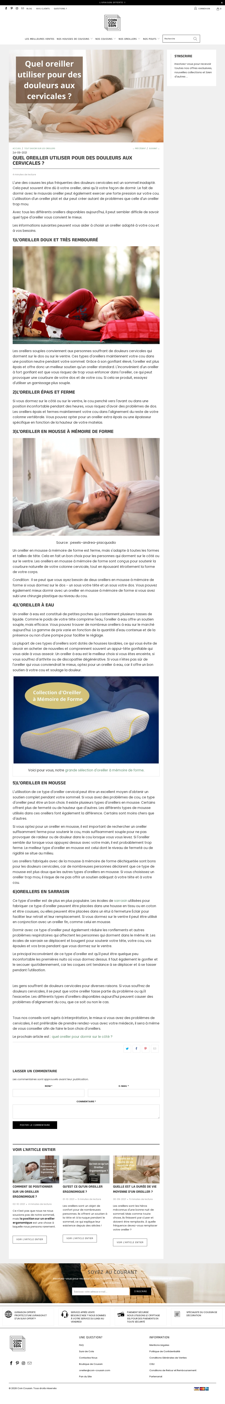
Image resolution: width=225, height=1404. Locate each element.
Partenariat (155, 1376)
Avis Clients (43, 8)
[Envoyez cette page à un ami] (155, 1049)
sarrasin (120, 900)
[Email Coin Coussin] (22, 8)
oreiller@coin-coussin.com (94, 1370)
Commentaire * (86, 1101)
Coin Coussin (24, 1388)
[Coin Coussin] (112, 23)
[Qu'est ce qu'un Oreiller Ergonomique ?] (86, 1169)
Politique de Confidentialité (164, 1351)
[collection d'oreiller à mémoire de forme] (86, 762)
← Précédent (139, 148)
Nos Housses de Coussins (73, 39)
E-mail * (124, 1086)
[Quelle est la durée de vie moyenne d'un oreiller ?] (136, 1169)
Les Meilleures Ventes (39, 39)
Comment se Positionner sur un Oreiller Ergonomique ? (33, 1191)
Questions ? (60, 8)
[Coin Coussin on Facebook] (5, 8)
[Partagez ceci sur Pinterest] (145, 1049)
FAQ (81, 1345)
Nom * (48, 1086)
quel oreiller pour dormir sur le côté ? (82, 1036)
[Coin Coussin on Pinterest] (11, 8)
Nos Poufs (149, 39)
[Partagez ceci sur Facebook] (136, 1049)
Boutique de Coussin (91, 1364)
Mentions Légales (159, 1345)
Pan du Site (85, 1376)
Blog (29, 8)
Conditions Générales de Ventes (168, 1357)
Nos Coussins (103, 39)
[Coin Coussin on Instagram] (16, 8)
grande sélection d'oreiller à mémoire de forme (104, 770)
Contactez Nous (88, 1357)
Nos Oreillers (128, 39)
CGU (152, 1364)
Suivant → (154, 148)
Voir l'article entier (29, 1239)
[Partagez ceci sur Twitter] (127, 1049)
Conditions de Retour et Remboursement (172, 1370)
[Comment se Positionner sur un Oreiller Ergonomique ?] (36, 1169)
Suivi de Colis (86, 1351)
